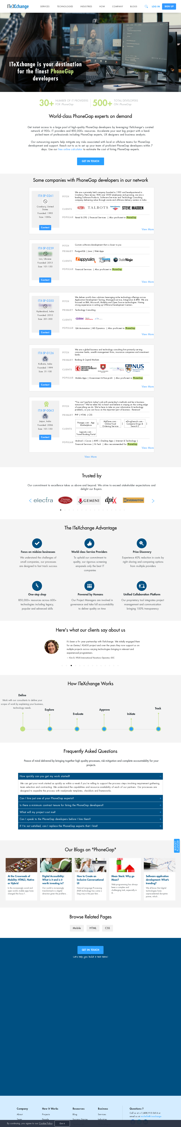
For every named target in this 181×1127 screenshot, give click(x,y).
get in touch (90, 950)
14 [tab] (115, 510)
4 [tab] (73, 510)
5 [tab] (77, 510)
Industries (86, 6)
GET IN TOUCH (90, 161)
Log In (156, 7)
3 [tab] (69, 510)
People (45, 1119)
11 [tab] (103, 510)
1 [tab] (60, 510)
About (20, 1114)
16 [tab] (124, 510)
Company (117, 6)
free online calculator (70, 149)
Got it (62, 1123)
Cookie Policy (45, 1123)
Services (45, 6)
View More (148, 229)
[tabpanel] (43, 500)
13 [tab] (111, 510)
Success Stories (80, 1119)
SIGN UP (169, 6)
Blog (75, 1114)
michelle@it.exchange (151, 1116)
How (102, 6)
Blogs (133, 6)
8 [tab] (90, 510)
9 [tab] (94, 510)
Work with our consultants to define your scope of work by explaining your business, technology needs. (22, 701)
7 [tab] (86, 510)
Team (19, 1119)
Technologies (65, 6)
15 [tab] (120, 510)
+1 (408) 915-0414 (148, 1113)
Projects (46, 1114)
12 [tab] (107, 510)
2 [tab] (64, 510)
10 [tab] (98, 510)
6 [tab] (81, 510)
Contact (45, 227)
